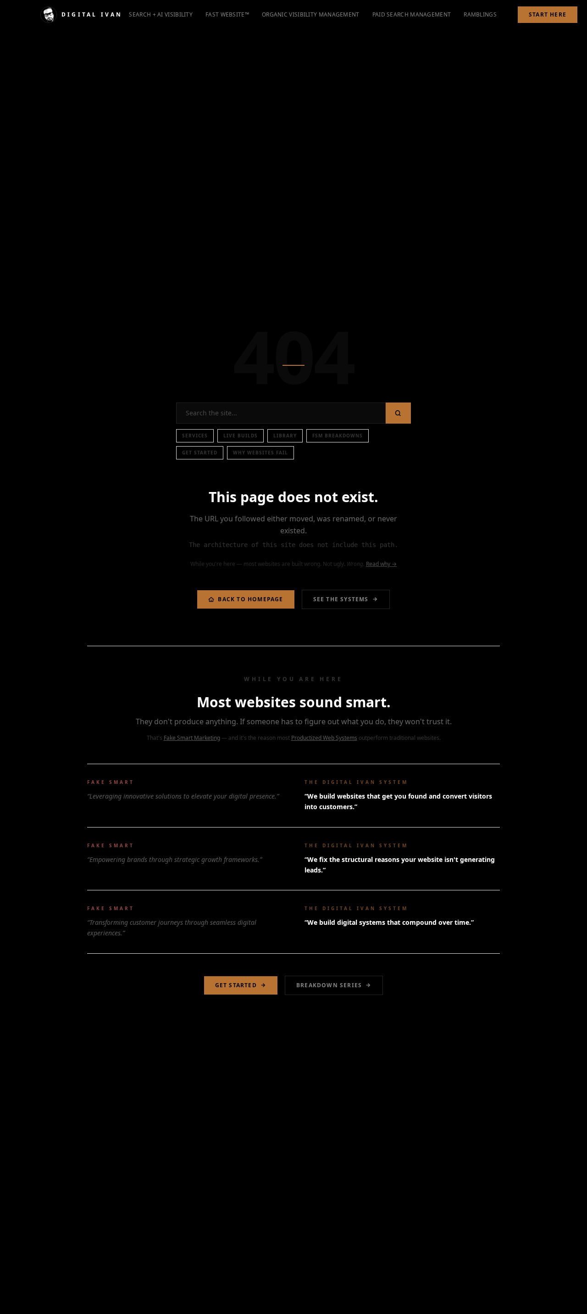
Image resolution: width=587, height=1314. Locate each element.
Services (195, 435)
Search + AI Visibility (161, 14)
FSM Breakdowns (337, 435)
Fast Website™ (227, 14)
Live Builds (240, 435)
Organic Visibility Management (311, 14)
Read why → (381, 564)
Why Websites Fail (260, 452)
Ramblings (480, 14)
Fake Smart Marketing (192, 738)
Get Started (199, 452)
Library (285, 435)
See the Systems (341, 599)
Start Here (547, 14)
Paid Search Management (411, 14)
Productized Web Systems (324, 738)
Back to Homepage (250, 599)
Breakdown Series (329, 985)
